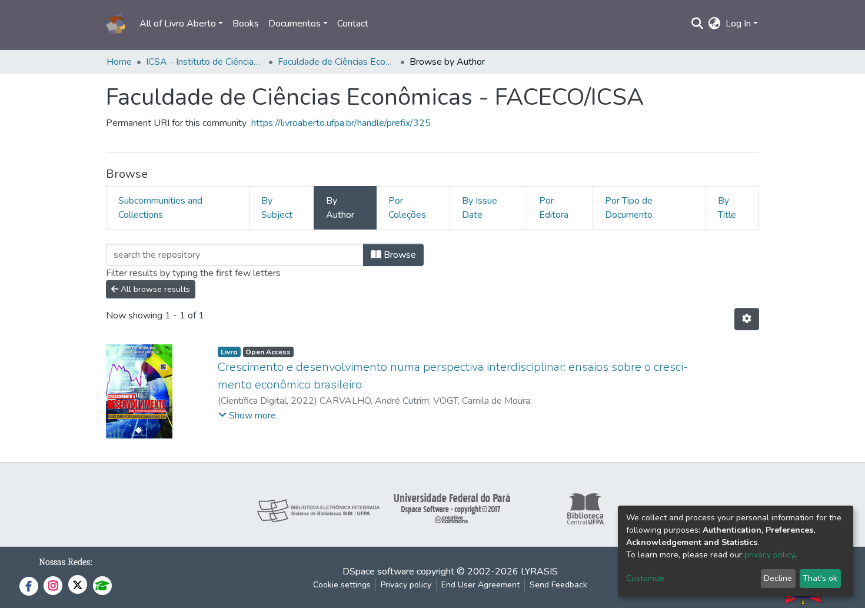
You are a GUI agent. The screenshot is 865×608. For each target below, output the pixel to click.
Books (245, 23)
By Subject (276, 207)
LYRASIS (539, 571)
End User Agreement (480, 584)
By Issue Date (479, 207)
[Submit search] (697, 23)
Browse (398, 254)
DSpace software (378, 571)
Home (119, 61)
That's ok (820, 578)
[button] (714, 23)
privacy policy (769, 554)
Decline (778, 578)
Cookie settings (342, 584)
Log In (738, 23)
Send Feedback (558, 584)
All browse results (154, 289)
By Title (727, 207)
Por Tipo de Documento (629, 207)
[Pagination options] (746, 319)
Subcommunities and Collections (160, 207)
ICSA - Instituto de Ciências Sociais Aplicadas (205, 61)
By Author (340, 207)
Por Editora (553, 207)
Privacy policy (406, 584)
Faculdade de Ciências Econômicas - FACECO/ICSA (336, 61)
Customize (645, 578)
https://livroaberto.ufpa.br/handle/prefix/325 (341, 123)
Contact (352, 23)
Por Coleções (407, 207)
